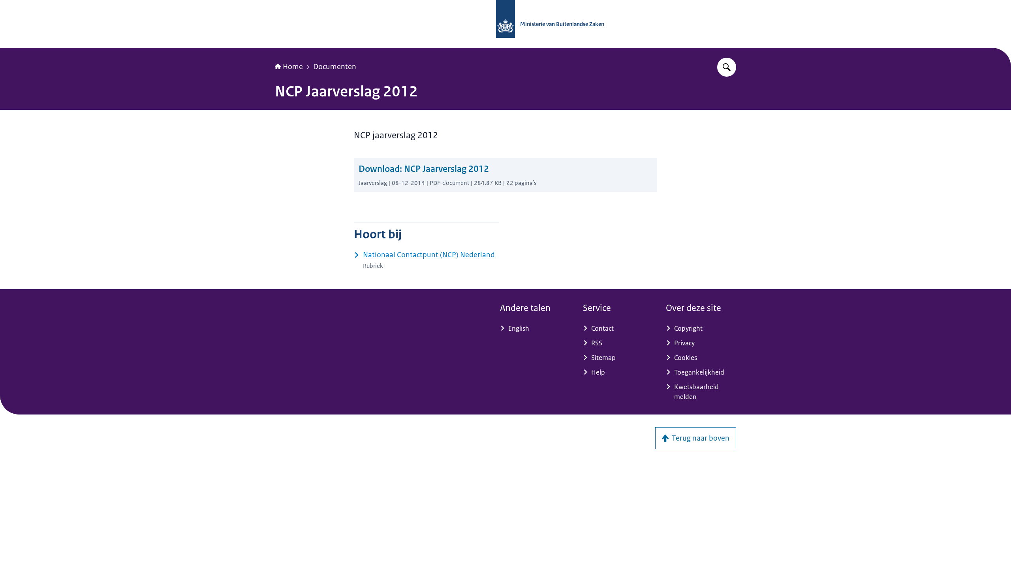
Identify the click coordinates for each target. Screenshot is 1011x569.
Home (293, 67)
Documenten (334, 67)
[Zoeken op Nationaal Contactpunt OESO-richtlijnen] (726, 67)
